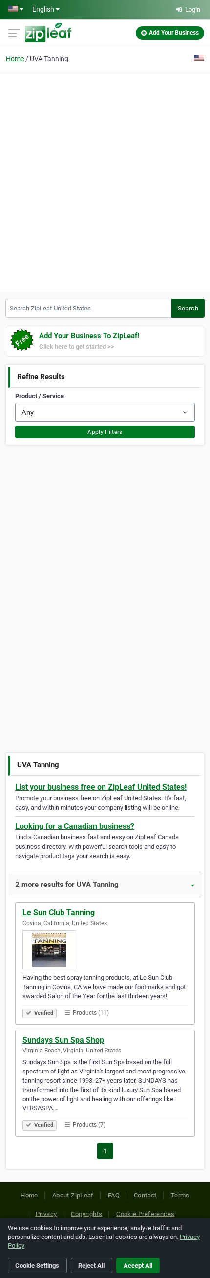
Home (15, 58)
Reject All (91, 1265)
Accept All (138, 1265)
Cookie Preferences (145, 1213)
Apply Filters (105, 432)
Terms (180, 1195)
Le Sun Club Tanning (58, 912)
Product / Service (39, 396)
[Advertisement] (105, 180)
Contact (145, 1195)
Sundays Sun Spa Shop (63, 1040)
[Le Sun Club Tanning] (105, 949)
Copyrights (86, 1213)
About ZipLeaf (73, 1195)
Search (188, 308)
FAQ (114, 1195)
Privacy (46, 1213)
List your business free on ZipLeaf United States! (101, 787)
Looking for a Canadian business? (74, 826)
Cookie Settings (37, 1265)
